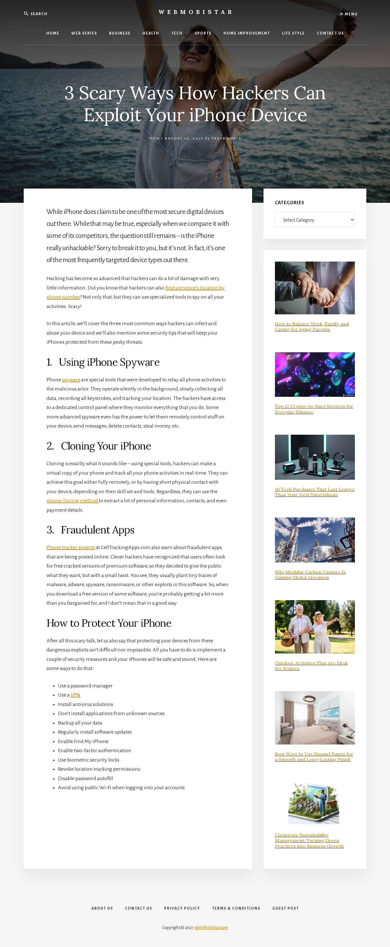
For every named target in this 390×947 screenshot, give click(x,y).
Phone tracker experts (71, 547)
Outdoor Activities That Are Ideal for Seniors (311, 665)
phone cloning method (73, 500)
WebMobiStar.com (211, 927)
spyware (71, 380)
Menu (351, 14)
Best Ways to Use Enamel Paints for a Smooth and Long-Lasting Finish (314, 756)
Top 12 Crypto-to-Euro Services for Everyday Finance (314, 408)
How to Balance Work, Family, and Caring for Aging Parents (312, 326)
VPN (75, 695)
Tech (154, 138)
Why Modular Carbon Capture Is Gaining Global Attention (310, 574)
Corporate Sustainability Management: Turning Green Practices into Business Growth (309, 840)
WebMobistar (196, 11)
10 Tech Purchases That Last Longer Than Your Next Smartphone (315, 491)
